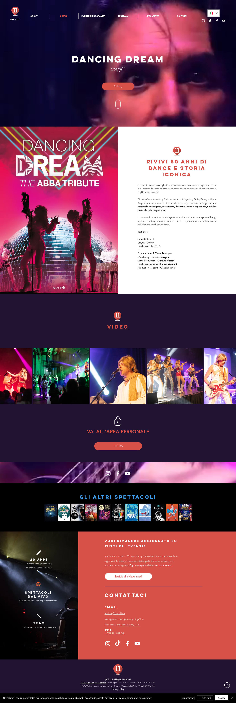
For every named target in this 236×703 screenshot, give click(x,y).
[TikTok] (210, 20)
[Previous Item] (5, 376)
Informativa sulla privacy (139, 697)
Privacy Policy (118, 689)
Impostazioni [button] (188, 697)
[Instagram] (203, 20)
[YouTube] (223, 20)
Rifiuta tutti (205, 697)
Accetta (222, 697)
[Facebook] (217, 20)
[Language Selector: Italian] (213, 13)
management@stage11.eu (131, 619)
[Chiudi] (232, 697)
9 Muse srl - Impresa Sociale (93, 682)
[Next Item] (230, 376)
